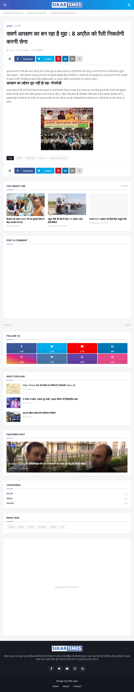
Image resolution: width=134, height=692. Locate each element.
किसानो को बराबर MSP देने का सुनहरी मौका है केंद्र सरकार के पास (25, 220)
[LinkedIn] (65, 59)
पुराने (127, 324)
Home (55, 686)
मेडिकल (67, 498)
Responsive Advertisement (67, 587)
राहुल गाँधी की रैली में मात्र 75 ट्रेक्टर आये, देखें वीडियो (65, 220)
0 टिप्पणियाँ (38, 50)
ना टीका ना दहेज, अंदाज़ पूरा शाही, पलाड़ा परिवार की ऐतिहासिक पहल (50, 399)
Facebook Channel (13, 12)
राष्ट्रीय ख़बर (30, 158)
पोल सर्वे (67, 493)
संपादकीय (67, 503)
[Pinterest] (58, 59)
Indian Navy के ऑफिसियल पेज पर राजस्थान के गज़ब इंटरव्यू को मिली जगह (47, 464)
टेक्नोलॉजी (11, 527)
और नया (8, 324)
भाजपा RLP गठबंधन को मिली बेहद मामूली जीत (108, 218)
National (42, 158)
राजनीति (18, 25)
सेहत (62, 527)
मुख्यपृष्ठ (10, 25)
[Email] (72, 59)
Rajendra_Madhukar (58, 158)
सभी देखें (124, 186)
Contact (77, 686)
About (66, 686)
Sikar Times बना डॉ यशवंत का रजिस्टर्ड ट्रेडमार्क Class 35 (49, 385)
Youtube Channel (36, 12)
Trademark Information (62, 12)
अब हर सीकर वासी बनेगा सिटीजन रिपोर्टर (39, 412)
